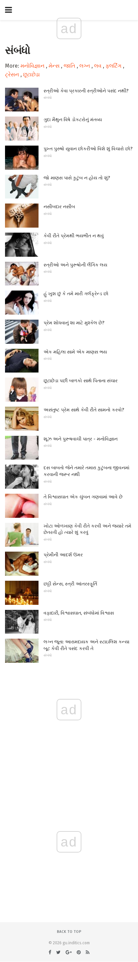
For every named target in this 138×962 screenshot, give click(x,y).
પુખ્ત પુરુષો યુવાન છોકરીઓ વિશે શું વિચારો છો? (88, 149)
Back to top (69, 932)
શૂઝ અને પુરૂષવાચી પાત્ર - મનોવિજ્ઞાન (81, 439)
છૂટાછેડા (31, 74)
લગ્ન (84, 66)
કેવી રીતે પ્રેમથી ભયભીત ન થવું (74, 236)
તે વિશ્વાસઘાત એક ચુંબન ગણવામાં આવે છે (83, 497)
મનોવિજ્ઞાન (32, 66)
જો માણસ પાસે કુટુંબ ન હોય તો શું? (77, 178)
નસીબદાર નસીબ (59, 207)
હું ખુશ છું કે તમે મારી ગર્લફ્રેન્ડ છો (76, 294)
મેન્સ (54, 66)
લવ (97, 66)
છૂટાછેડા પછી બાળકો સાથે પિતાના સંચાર (81, 381)
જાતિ (69, 66)
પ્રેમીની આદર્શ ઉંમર (63, 555)
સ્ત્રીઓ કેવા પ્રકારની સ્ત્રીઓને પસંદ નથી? (86, 91)
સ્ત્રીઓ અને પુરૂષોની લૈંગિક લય (75, 265)
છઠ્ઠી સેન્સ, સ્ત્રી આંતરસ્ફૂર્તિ (70, 584)
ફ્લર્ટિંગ (114, 66)
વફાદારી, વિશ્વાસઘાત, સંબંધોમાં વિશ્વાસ (79, 613)
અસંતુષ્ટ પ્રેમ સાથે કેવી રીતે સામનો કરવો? (84, 410)
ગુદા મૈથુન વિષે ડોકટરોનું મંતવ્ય (73, 120)
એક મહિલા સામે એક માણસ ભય (75, 352)
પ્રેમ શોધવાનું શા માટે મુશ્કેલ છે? (74, 323)
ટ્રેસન (12, 74)
